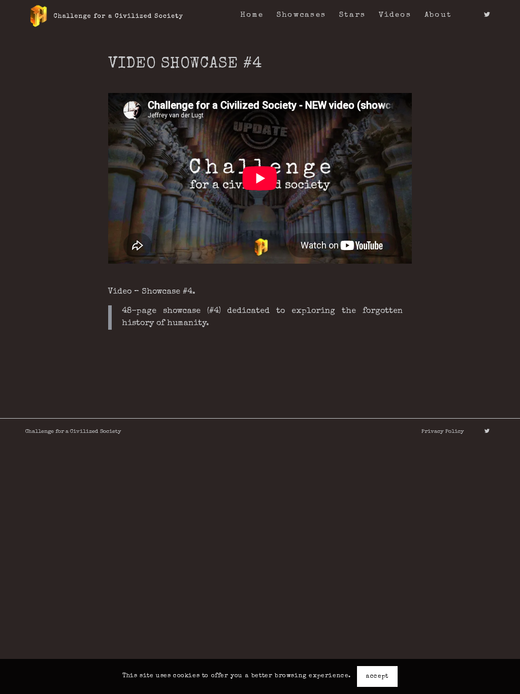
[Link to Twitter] (487, 14)
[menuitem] (252, 15)
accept (377, 677)
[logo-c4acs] (106, 15)
